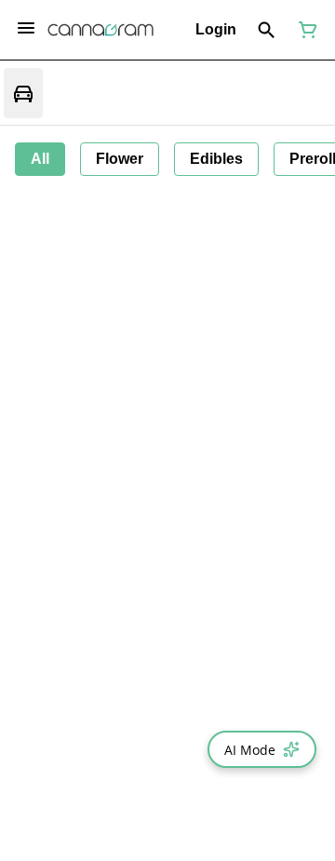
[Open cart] (304, 29)
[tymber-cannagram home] (100, 30)
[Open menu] (26, 28)
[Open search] (267, 29)
